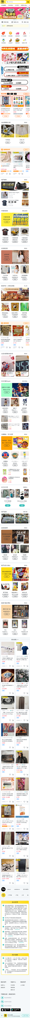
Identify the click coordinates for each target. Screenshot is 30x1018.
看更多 (25, 122)
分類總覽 (3, 5)
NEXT (29, 135)
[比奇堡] (22, 68)
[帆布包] (8, 88)
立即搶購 (5, 116)
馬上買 (25, 286)
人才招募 (22, 985)
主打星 (17, 5)
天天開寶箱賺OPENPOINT (13, 25)
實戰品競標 (24, 210)
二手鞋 (16, 895)
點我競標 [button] (5, 241)
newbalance (17, 889)
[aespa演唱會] (8, 82)
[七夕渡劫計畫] (15, 13)
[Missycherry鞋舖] (22, 498)
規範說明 (17, 929)
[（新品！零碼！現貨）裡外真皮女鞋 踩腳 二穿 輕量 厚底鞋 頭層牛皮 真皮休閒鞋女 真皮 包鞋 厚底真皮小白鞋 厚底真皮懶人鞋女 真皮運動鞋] (26, 495)
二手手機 (10, 895)
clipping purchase (9, 173)
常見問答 (13, 985)
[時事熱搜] (8, 55)
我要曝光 (26, 93)
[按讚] (13, 370)
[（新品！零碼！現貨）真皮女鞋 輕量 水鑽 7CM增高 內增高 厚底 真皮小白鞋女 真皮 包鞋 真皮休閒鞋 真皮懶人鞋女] (26, 491)
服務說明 (3, 987)
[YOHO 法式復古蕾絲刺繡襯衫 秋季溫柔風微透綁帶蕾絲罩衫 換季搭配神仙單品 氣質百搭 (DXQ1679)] (12, 491)
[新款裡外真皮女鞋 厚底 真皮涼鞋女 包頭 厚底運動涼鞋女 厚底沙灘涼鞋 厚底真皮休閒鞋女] (19, 493)
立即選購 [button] (5, 596)
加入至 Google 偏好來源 (27, 12)
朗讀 (27, 8)
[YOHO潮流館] (8, 498)
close (2, 1015)
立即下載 (25, 1015)
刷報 (3, 889)
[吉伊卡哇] (22, 74)
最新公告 (13, 989)
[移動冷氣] (8, 68)
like (6, 173)
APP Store (5, 1009)
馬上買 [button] (5, 316)
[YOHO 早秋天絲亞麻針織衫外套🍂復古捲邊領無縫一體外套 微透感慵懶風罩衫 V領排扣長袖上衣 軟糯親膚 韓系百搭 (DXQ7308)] (12, 495)
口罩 (23, 895)
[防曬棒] (22, 82)
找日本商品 (24, 381)
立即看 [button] (6, 221)
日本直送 (10, 5)
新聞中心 (3, 985)
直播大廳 (25, 511)
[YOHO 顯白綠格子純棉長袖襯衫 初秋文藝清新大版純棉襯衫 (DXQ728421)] (5, 493)
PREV (1, 135)
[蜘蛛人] (8, 74)
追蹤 (8, 505)
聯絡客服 (13, 987)
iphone (9, 889)
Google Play (16, 1009)
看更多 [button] (6, 259)
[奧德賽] (22, 88)
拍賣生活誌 (24, 5)
